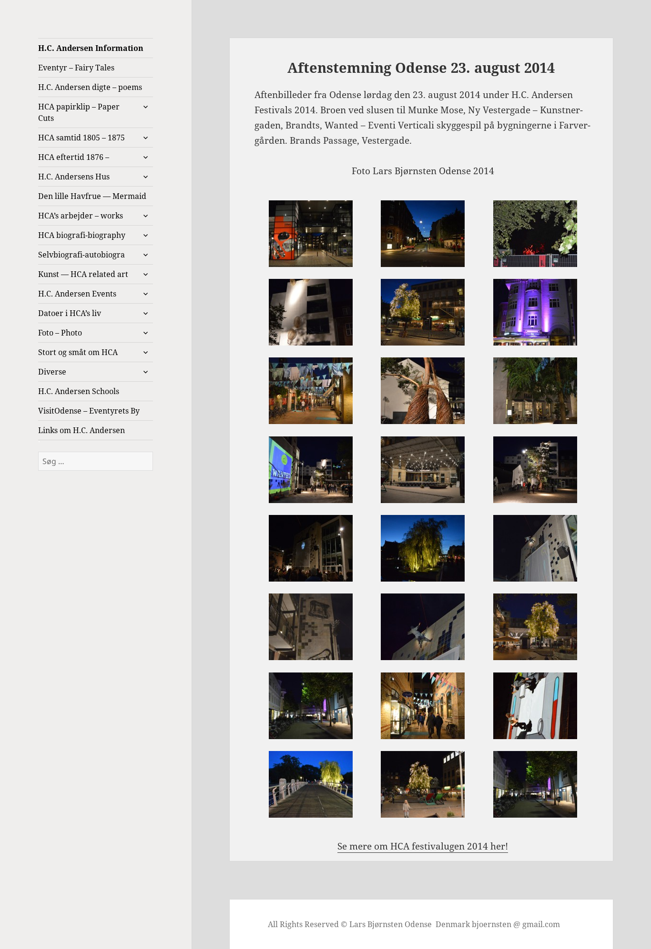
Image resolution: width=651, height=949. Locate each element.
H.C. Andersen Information (90, 48)
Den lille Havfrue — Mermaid (92, 196)
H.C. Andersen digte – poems (90, 87)
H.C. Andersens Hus (74, 176)
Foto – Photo (60, 332)
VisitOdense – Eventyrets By (89, 410)
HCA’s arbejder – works (80, 215)
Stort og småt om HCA (78, 352)
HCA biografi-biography (81, 235)
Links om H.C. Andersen (81, 430)
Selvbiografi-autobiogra (81, 254)
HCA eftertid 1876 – (73, 157)
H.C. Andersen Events (77, 293)
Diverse (52, 371)
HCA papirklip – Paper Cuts (79, 112)
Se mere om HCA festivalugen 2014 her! (422, 846)
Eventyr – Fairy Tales (76, 67)
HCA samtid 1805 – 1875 (81, 137)
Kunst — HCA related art (83, 274)
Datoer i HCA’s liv (69, 313)
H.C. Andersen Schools (78, 391)
